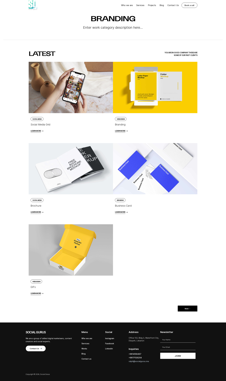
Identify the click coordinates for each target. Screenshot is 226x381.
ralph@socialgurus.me (139, 361)
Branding (120, 124)
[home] (33, 5)
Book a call (189, 5)
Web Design (121, 119)
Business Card (123, 205)
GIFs (33, 287)
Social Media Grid (40, 124)
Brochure (36, 205)
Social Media (37, 119)
